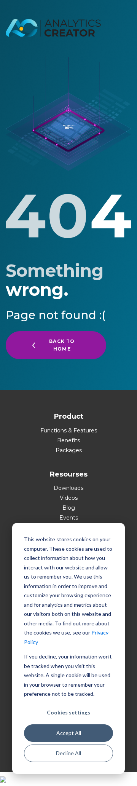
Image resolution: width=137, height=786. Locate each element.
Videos (69, 497)
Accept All (68, 733)
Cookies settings (68, 712)
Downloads (68, 488)
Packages (69, 450)
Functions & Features (68, 430)
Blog (68, 507)
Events (68, 517)
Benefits (68, 440)
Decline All (68, 753)
